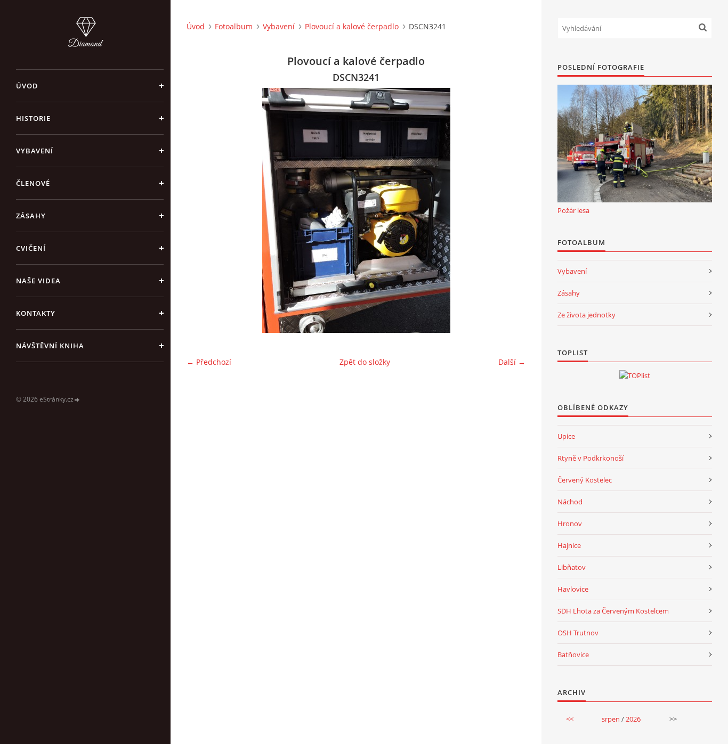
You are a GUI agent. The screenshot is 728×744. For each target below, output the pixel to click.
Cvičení (31, 248)
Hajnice (569, 545)
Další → (511, 362)
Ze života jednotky (586, 315)
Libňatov (571, 567)
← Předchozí (209, 362)
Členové (33, 183)
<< (569, 719)
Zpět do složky (364, 362)
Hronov (569, 523)
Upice (566, 436)
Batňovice (573, 654)
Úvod (27, 86)
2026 (633, 719)
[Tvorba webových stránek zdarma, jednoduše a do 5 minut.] (77, 400)
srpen (611, 719)
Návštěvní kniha (50, 345)
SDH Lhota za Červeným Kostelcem (613, 611)
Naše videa (38, 280)
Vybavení (34, 151)
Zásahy (31, 215)
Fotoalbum (234, 26)
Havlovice (572, 589)
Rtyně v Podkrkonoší (590, 458)
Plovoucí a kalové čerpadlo (352, 26)
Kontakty (35, 313)
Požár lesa (573, 210)
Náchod (570, 501)
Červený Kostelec (584, 480)
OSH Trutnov (577, 632)
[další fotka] (508, 210)
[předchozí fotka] (204, 210)
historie (33, 118)
